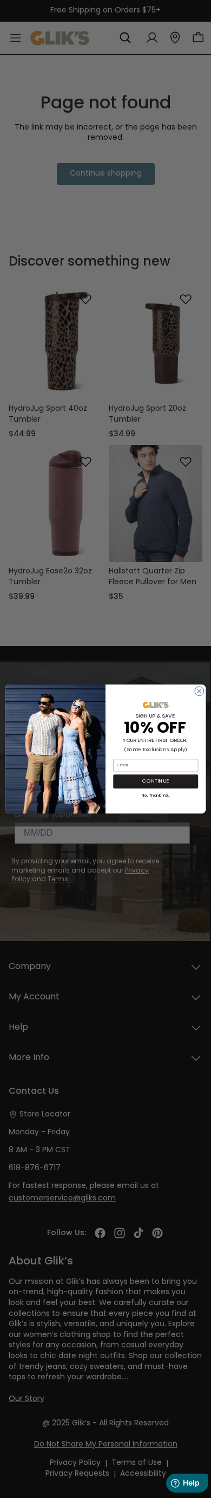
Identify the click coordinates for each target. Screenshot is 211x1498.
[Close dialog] (199, 691)
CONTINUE (155, 781)
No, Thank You (156, 794)
